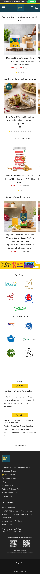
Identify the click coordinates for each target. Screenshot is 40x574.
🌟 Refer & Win (8, 474)
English (19, 563)
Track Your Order (9, 471)
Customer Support (9, 478)
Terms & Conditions (10, 492)
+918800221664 (9, 507)
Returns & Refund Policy (12, 489)
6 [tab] (21, 131)
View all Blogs (19, 445)
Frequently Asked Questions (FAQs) (16, 467)
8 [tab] (25, 131)
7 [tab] (23, 131)
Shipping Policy (8, 485)
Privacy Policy (8, 496)
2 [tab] (18, 72)
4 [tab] (23, 72)
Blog (4, 482)
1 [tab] (16, 72)
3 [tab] (21, 72)
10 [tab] (30, 131)
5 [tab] (18, 131)
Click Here (31, 1)
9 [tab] (28, 131)
